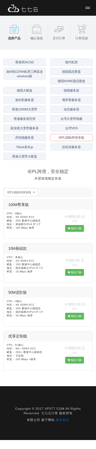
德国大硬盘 (24, 90)
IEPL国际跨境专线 (71, 137)
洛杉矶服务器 (24, 100)
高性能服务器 (24, 137)
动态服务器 (71, 109)
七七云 (22, 9)
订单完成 (81, 38)
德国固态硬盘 (71, 71)
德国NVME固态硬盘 (71, 81)
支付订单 (59, 38)
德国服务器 (71, 90)
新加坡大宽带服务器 (24, 128)
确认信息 (36, 38)
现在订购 (75, 228)
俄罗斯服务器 (71, 100)
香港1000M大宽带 (24, 109)
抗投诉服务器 (71, 147)
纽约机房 (71, 62)
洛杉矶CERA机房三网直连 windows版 (24, 74)
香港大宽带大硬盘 (24, 156)
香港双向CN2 (24, 62)
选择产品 (14, 38)
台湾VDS (71, 128)
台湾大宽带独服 (71, 118)
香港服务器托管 (24, 118)
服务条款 (62, 420)
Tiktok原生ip (24, 147)
